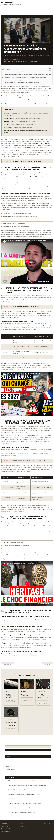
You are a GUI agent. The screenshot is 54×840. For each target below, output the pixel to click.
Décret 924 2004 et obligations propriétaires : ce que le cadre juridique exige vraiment (24, 71)
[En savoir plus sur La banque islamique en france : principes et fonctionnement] (11, 712)
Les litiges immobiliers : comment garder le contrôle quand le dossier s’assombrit (23, 80)
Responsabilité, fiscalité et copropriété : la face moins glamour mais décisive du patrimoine (25, 77)
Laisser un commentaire (10, 55)
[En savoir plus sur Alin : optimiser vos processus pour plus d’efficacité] (27, 684)
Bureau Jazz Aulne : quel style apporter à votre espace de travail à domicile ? (23, 789)
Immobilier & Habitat (10, 763)
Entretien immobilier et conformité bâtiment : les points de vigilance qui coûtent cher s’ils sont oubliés (28, 74)
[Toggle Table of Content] (49, 69)
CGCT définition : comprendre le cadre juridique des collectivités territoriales (24, 794)
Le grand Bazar (7, 3)
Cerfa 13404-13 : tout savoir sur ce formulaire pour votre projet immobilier (23, 798)
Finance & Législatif (23, 55)
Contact (21, 826)
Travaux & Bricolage (10, 769)
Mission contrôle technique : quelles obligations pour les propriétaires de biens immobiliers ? (27, 785)
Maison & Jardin (9, 766)
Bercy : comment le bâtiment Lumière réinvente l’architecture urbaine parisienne (24, 807)
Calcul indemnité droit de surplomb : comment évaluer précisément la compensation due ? (26, 780)
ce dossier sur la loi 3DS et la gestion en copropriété (13, 511)
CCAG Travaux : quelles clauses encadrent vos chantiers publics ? (21, 812)
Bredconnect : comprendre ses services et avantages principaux (11, 694)
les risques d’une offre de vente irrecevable (31, 557)
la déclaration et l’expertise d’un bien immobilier (19, 471)
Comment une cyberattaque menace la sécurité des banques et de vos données (42, 695)
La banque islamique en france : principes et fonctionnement (11, 722)
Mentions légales (23, 828)
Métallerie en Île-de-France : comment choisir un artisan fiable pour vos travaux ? (24, 803)
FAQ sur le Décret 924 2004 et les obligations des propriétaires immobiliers (22, 82)
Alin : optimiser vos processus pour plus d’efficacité (25, 693)
